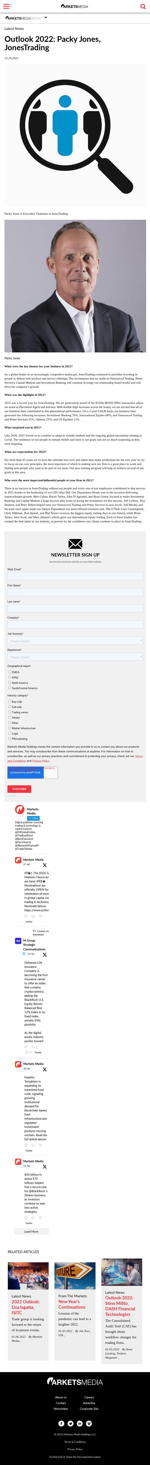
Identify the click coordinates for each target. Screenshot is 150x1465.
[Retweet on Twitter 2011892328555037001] (34, 1218)
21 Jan (31, 954)
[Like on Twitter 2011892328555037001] (42, 1218)
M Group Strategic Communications (34, 945)
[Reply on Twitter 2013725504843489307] (26, 1145)
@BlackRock (37, 1191)
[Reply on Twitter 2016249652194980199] (26, 916)
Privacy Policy (75, 1449)
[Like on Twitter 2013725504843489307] (42, 1145)
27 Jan (26, 864)
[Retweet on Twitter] (34, 931)
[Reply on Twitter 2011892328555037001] (26, 1218)
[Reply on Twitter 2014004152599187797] (26, 1047)
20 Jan (26, 1068)
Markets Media (33, 859)
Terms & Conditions (75, 1442)
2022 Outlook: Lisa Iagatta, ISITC (26, 1307)
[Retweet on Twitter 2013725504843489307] (34, 1145)
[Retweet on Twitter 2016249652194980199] (34, 916)
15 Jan (26, 1166)
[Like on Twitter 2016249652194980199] (42, 916)
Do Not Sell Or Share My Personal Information (75, 1457)
